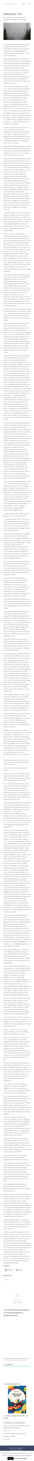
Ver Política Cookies (20, 1458)
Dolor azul (6, 1430)
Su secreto (6, 1439)
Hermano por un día (9, 1436)
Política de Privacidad (16, 1448)
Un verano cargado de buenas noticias (14, 1433)
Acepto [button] (10, 1458)
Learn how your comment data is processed (17, 1359)
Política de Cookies (16, 1450)
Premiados (13, 19)
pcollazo (8, 17)
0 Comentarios (22, 19)
